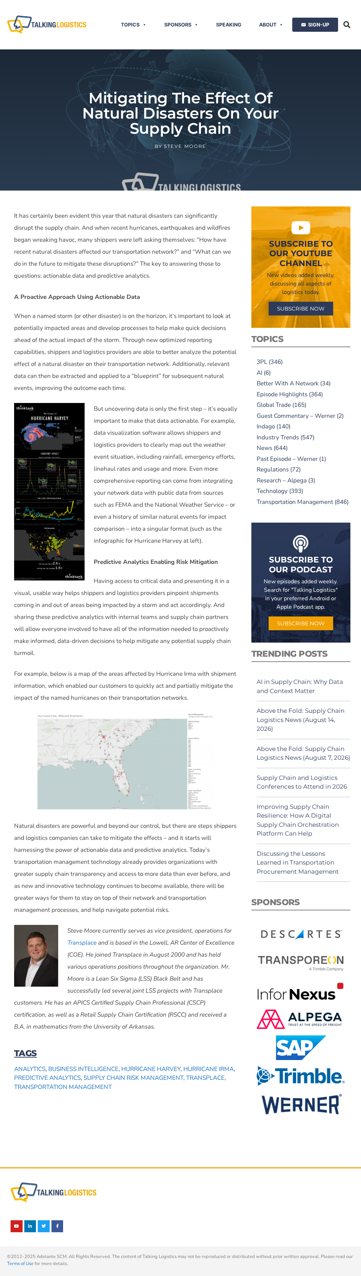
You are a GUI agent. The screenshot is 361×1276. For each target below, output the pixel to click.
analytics (29, 1069)
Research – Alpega (282, 480)
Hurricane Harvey (150, 1069)
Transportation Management (295, 502)
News (264, 448)
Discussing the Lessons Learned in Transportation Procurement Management (298, 862)
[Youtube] (17, 1226)
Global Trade (274, 405)
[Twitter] (44, 1226)
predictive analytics (47, 1078)
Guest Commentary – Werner (296, 416)
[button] (347, 25)
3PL (262, 362)
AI (259, 373)
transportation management (63, 1087)
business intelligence (83, 1069)
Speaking (228, 25)
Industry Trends (278, 437)
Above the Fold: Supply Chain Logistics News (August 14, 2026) (300, 719)
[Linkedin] (30, 1226)
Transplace (82, 943)
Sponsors (177, 25)
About (267, 25)
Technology (272, 491)
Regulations (273, 469)
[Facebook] (57, 1226)
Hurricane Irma (208, 1069)
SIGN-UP (318, 25)
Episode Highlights (282, 394)
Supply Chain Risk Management (133, 1078)
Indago (266, 426)
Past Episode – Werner (287, 459)
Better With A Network (288, 383)
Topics (130, 25)
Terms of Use (20, 1263)
